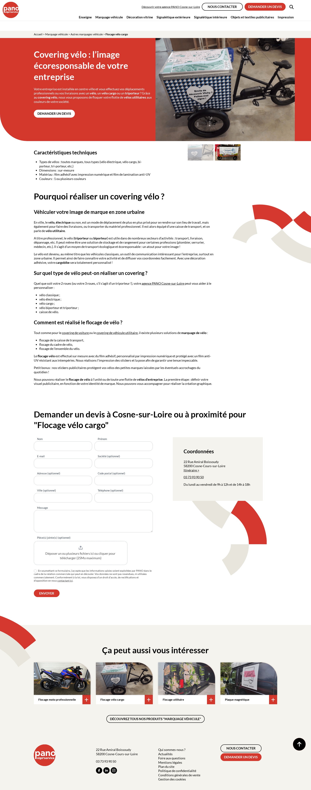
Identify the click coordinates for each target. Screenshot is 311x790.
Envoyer (46, 593)
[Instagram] (114, 770)
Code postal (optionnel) (111, 473)
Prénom (102, 438)
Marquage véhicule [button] (109, 17)
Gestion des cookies (172, 779)
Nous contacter (222, 7)
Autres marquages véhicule (87, 34)
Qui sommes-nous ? (171, 750)
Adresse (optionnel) (48, 473)
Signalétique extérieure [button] (173, 17)
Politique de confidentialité (177, 771)
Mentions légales (170, 762)
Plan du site (166, 767)
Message (42, 507)
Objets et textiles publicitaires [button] (252, 17)
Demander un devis (265, 7)
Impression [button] (286, 17)
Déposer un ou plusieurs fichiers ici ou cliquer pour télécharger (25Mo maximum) (80, 555)
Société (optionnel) (109, 456)
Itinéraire (190, 470)
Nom (40, 438)
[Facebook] (99, 770)
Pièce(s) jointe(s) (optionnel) (54, 537)
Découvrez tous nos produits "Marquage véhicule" (155, 719)
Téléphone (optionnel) (110, 490)
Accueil (38, 34)
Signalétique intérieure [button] (210, 17)
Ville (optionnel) (46, 490)
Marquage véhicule (56, 34)
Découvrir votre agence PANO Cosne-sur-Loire (171, 6)
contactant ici (65, 580)
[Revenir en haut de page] (299, 744)
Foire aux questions (171, 758)
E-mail (41, 456)
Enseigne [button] (85, 17)
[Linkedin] (106, 770)
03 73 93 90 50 (194, 477)
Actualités (165, 754)
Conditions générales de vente (179, 775)
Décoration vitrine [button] (140, 17)
